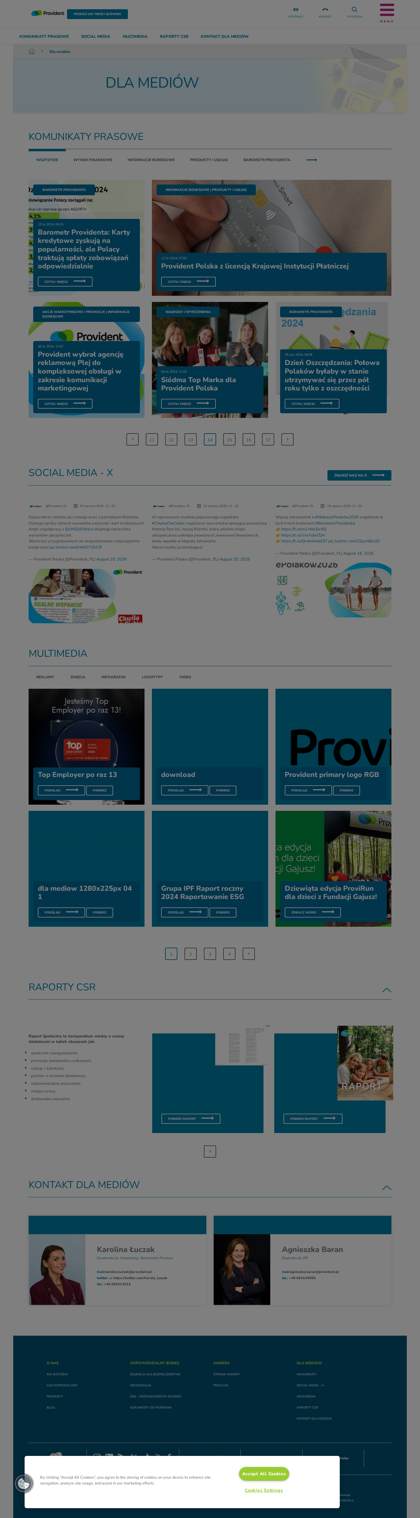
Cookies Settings (264, 1490)
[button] (24, 1483)
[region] (182, 1482)
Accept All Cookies (264, 1474)
